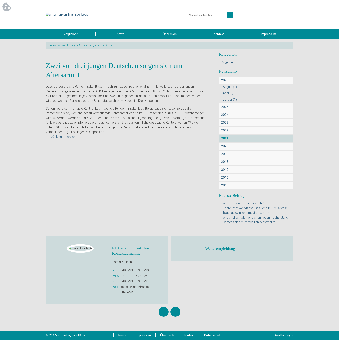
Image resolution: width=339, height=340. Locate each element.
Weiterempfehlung (220, 248)
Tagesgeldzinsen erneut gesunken (246, 213)
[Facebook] (164, 312)
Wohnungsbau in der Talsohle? (243, 203)
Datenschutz (213, 335)
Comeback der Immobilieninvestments (249, 222)
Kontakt (219, 34)
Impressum (268, 34)
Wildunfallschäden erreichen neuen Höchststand (255, 217)
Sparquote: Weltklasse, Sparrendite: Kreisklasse (255, 208)
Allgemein (228, 62)
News (120, 34)
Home (51, 45)
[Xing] (175, 312)
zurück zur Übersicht (63, 137)
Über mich (170, 34)
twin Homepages (284, 335)
